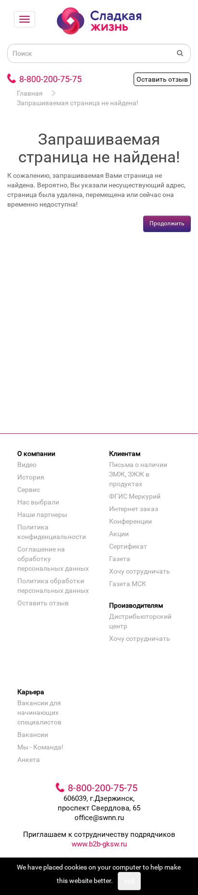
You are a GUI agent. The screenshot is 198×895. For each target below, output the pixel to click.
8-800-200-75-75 (50, 79)
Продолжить (167, 223)
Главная (30, 93)
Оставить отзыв (162, 79)
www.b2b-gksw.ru (99, 844)
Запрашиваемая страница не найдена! (77, 103)
